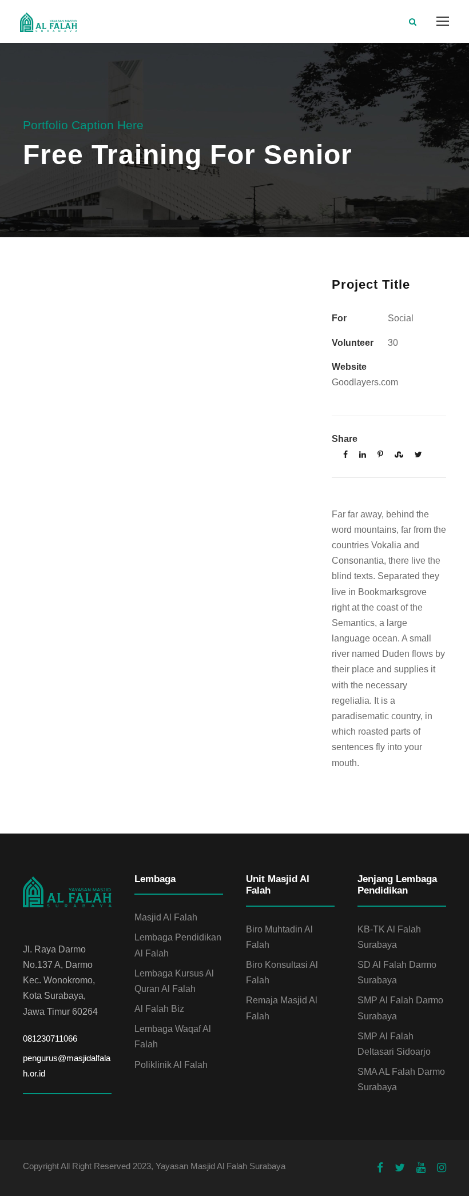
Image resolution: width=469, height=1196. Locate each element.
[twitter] (400, 1168)
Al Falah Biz (159, 1009)
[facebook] (380, 1168)
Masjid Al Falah (165, 917)
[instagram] (441, 1168)
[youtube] (421, 1168)
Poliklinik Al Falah (171, 1065)
